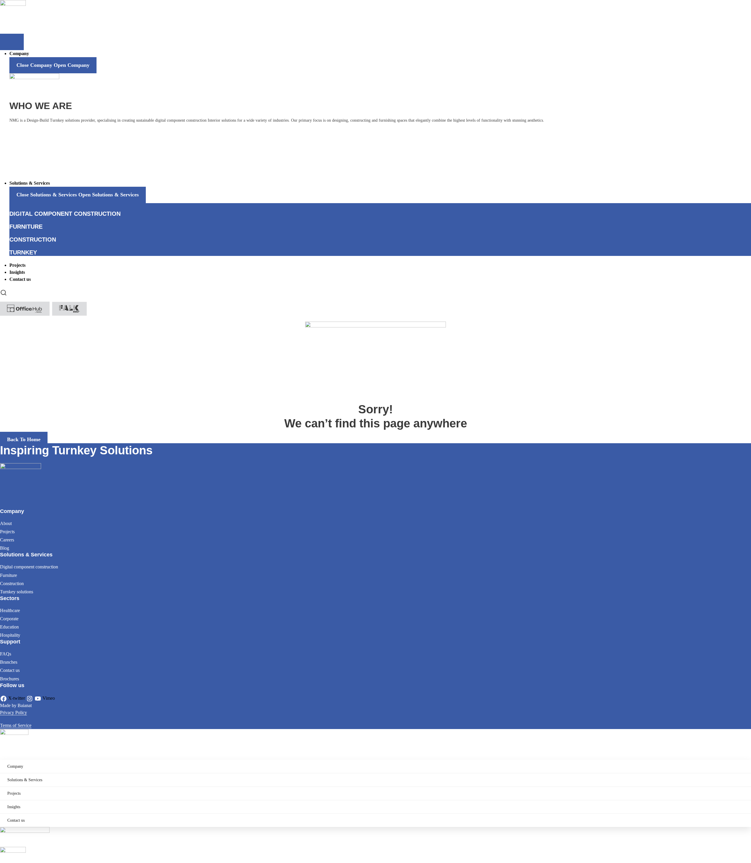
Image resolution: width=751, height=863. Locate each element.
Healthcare (10, 610)
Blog (4, 548)
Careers (7, 539)
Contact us (10, 670)
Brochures (9, 678)
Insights (13, 807)
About (6, 523)
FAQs (5, 653)
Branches (8, 662)
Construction (12, 583)
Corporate (9, 618)
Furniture (8, 575)
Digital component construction (29, 566)
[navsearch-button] (3, 292)
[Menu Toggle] (12, 42)
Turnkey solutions (16, 591)
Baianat (25, 705)
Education (9, 626)
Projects (7, 531)
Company (15, 766)
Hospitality (10, 635)
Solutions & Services (24, 780)
